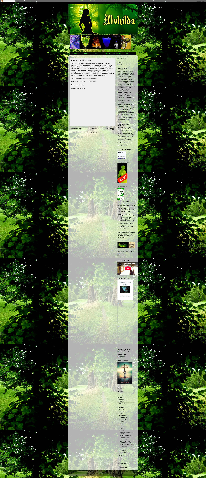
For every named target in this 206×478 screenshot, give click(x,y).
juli (121, 421)
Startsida (94, 129)
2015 (120, 409)
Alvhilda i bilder (121, 395)
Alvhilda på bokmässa (125, 435)
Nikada (107, 474)
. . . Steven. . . (96, 53)
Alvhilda (118, 253)
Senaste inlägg (76, 129)
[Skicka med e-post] (89, 81)
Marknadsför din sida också (122, 256)
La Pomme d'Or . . (117, 53)
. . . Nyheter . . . (76, 53)
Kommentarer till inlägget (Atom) (88, 132)
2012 (120, 455)
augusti (123, 419)
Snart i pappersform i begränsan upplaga (125, 442)
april (122, 428)
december (123, 415)
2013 (120, 413)
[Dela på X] (92, 81)
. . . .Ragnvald (106, 53)
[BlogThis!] (91, 81)
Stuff (126, 53)
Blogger (116, 474)
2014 (120, 411)
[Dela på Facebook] (94, 81)
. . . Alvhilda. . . (86, 53)
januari (122, 452)
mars (122, 430)
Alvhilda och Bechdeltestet (127, 444)
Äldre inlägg (110, 129)
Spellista (119, 401)
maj (122, 426)
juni (122, 424)
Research (119, 397)
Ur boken (119, 403)
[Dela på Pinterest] (95, 81)
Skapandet (120, 399)
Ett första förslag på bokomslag (125, 438)
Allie (118, 393)
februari (123, 450)
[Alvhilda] (118, 255)
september (123, 417)
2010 (120, 459)
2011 (120, 457)
